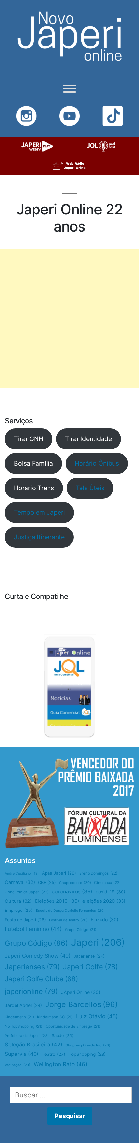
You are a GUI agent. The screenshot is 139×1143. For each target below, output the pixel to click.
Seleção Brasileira (33, 1044)
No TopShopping (23, 1026)
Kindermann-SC (55, 1017)
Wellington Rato (60, 1064)
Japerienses (32, 967)
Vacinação (17, 1065)
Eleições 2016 (57, 901)
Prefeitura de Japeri (26, 1036)
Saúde (63, 1035)
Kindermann (19, 1017)
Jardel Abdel (23, 1005)
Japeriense (89, 956)
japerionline (31, 991)
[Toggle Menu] (69, 89)
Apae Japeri (59, 873)
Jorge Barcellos (81, 1004)
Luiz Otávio (97, 1016)
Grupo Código (36, 943)
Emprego (19, 910)
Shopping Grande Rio (88, 1045)
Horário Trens (34, 488)
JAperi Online (80, 992)
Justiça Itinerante (39, 537)
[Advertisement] (69, 318)
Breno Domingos (98, 873)
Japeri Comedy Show (37, 955)
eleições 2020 (103, 901)
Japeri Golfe (90, 967)
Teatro (53, 1054)
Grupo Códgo (80, 929)
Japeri (98, 942)
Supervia (21, 1054)
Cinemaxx (107, 882)
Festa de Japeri (25, 919)
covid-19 (110, 891)
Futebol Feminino (33, 928)
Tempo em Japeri (39, 512)
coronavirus (72, 891)
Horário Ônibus (97, 463)
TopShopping (87, 1054)
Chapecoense (75, 882)
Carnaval (20, 882)
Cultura (18, 901)
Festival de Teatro (68, 920)
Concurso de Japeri (26, 892)
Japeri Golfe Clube (41, 979)
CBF (47, 882)
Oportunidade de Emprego (73, 1026)
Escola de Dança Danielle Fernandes (70, 910)
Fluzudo (104, 919)
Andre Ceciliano (22, 873)
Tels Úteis (90, 488)
